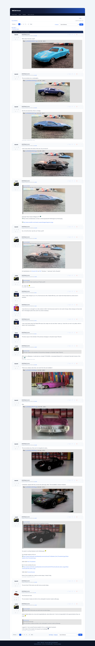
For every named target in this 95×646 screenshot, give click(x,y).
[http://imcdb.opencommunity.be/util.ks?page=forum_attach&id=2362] (44, 536)
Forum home (14, 14)
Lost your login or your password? (51, 642)
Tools (80, 18)
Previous (14, 24)
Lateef (16, 304)
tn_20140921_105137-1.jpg (31, 406)
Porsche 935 (34, 271)
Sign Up (42, 642)
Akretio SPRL (50, 644)
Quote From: (25, 242)
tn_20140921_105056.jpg (31, 450)
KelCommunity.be (37, 644)
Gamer (16, 291)
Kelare (59, 644)
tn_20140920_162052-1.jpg (31, 41)
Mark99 (16, 34)
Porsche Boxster (31, 572)
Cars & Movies (15, 20)
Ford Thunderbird (31, 561)
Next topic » (14, 27)
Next (31, 24)
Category (56, 24)
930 (40, 271)
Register (24, 14)
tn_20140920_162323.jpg (31, 151)
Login (20, 14)
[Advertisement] (47, 4)
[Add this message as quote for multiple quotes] (74, 34)
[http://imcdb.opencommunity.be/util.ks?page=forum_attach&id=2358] (44, 200)
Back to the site (31, 14)
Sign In (38, 642)
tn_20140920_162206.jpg (31, 80)
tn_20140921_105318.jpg (31, 487)
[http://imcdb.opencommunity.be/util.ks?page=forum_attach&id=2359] (44, 256)
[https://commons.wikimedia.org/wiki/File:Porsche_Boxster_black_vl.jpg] (52, 568)
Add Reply (51, 634)
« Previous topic (15, 29)
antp (16, 591)
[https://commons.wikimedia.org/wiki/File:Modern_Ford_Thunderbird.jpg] (52, 557)
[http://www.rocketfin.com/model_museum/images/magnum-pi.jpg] (37, 222)
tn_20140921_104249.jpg (31, 370)
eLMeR (16, 181)
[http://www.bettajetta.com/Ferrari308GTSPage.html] (52, 222)
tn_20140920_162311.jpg (31, 113)
